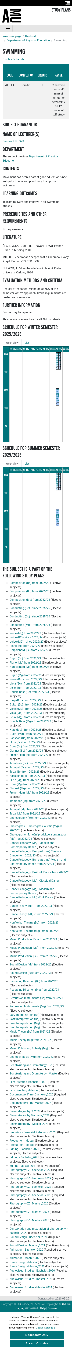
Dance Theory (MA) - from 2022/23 (31, 914)
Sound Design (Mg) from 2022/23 (30, 964)
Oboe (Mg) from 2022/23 (25, 784)
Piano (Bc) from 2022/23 (25, 646)
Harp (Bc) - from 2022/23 (25, 700)
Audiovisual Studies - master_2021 (31, 1279)
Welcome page (12, 36)
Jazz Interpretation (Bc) (24, 1015)
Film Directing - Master (24, 1090)
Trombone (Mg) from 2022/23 (28, 801)
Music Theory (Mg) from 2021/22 (30, 1040)
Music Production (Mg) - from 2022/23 (34, 948)
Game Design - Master (23, 1262)
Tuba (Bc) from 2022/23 (24, 771)
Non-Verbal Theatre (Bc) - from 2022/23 (34, 922)
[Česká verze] (67, 3)
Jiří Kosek (23, 1304)
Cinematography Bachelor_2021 (29, 1115)
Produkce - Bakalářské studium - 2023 (33, 1132)
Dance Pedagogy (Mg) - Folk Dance (31, 897)
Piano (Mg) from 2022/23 (25, 662)
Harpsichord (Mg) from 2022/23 (29, 667)
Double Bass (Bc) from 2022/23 (29, 692)
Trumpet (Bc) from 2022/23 (27, 767)
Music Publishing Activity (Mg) (29, 1048)
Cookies (52, 1308)
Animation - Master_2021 (25, 1258)
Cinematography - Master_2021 (29, 1124)
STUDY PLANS (61, 10)
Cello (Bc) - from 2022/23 (25, 688)
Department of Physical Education (28, 40)
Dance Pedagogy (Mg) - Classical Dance (34, 880)
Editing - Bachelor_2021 (24, 1149)
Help (43, 1308)
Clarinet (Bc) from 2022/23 (26, 750)
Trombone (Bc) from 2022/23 (28, 763)
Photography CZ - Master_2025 (29, 1203)
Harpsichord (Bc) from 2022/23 (29, 650)
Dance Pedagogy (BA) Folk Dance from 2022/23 (39, 872)
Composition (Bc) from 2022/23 (29, 583)
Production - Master (22, 1140)
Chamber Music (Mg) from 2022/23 (32, 1057)
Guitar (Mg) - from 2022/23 (26, 734)
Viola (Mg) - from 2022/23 (26, 713)
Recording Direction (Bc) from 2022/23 (34, 981)
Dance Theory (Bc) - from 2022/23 (31, 906)
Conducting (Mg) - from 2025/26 (30, 625)
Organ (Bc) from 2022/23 (25, 658)
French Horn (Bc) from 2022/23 (29, 755)
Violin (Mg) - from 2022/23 (26, 709)
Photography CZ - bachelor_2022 (30, 1170)
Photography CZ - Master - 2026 (29, 1220)
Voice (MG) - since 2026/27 (27, 641)
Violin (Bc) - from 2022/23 (26, 679)
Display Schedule (13, 59)
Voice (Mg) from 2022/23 (25, 633)
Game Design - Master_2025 (27, 1266)
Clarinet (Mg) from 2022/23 (27, 788)
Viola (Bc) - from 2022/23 (25, 683)
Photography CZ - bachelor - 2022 (30, 1178)
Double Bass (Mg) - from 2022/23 (30, 721)
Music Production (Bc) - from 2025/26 (33, 956)
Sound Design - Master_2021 (27, 1245)
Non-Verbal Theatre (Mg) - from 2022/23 (34, 931)
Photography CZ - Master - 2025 (29, 1212)
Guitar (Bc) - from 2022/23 (26, 704)
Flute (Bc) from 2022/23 (25, 742)
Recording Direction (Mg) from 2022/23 (34, 989)
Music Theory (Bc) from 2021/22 (30, 1031)
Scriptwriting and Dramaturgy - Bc (31, 1065)
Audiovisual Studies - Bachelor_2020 (32, 1270)
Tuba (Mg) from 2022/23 (25, 813)
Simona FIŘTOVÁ (13, 141)
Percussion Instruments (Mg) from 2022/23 (37, 1006)
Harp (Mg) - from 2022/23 (25, 730)
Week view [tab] (12, 343)
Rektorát (30, 36)
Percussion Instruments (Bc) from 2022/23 (36, 998)
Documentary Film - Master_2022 (30, 1103)
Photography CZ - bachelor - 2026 (30, 1195)
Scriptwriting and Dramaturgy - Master (33, 1073)
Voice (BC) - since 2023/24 (26, 637)
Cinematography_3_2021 (25, 1111)
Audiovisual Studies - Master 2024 (31, 1287)
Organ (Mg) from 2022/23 (26, 675)
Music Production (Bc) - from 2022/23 (33, 939)
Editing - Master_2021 (23, 1166)
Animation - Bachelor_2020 (26, 1249)
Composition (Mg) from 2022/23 (30, 600)
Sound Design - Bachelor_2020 (29, 1237)
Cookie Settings (44, 1327)
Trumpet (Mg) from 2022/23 (27, 809)
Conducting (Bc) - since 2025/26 (30, 608)
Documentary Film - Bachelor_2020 (31, 1094)
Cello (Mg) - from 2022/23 (26, 717)
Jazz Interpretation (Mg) (25, 1023)
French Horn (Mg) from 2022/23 (29, 792)
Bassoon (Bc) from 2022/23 (27, 738)
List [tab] (26, 343)
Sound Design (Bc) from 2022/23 (30, 973)
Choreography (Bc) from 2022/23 (30, 818)
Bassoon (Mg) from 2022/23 (27, 776)
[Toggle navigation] (8, 28)
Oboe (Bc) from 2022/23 (25, 746)
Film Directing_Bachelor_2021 (28, 1082)
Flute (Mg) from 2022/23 (25, 780)
